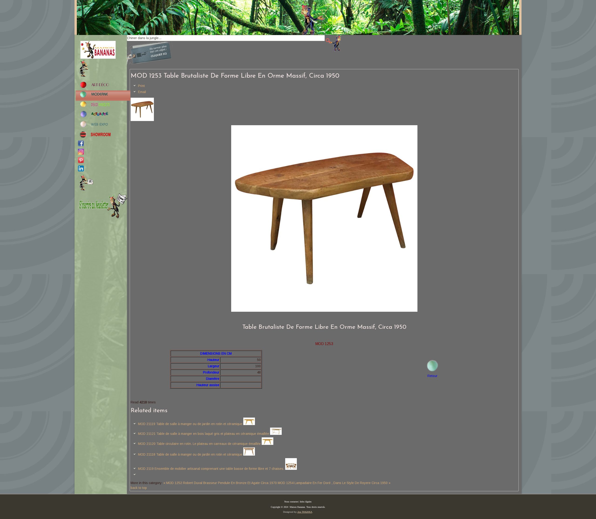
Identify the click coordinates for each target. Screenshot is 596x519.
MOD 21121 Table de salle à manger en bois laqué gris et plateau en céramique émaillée (203, 434)
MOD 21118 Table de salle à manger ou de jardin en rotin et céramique (190, 454)
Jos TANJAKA (304, 512)
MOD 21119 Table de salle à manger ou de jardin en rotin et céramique (190, 424)
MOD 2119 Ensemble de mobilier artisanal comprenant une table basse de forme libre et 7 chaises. (211, 469)
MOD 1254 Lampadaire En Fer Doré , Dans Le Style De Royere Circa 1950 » (334, 483)
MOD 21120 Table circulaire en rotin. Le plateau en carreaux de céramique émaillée (199, 444)
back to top (139, 488)
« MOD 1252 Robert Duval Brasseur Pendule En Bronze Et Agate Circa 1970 (220, 483)
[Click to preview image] (142, 120)
